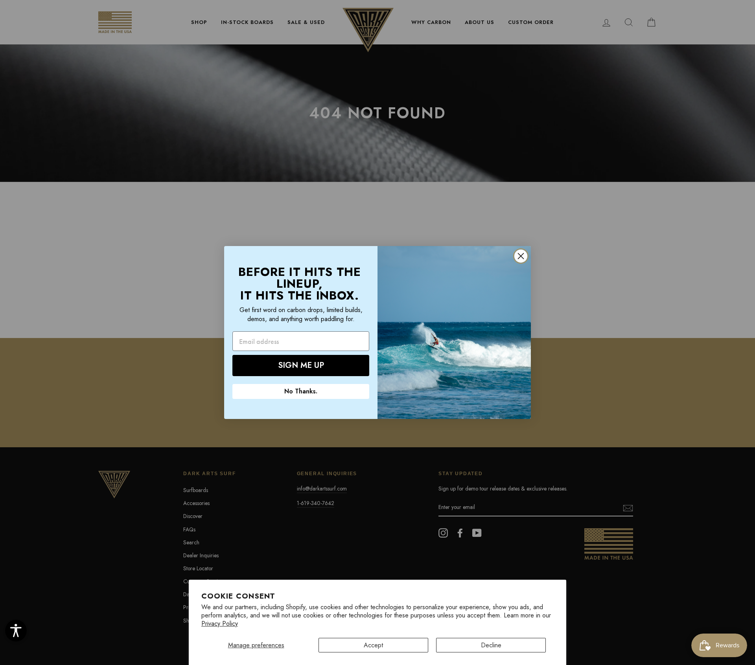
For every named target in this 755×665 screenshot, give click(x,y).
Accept (373, 645)
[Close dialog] (521, 256)
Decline (491, 645)
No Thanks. (300, 391)
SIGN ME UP (301, 365)
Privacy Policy (219, 623)
